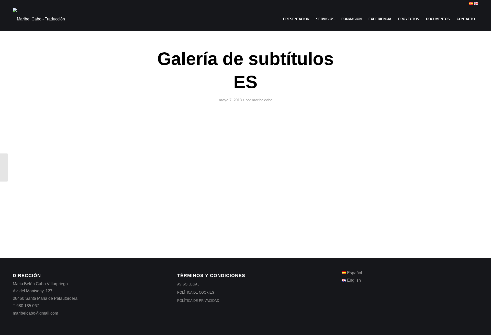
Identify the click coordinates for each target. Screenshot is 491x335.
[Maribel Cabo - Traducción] (39, 19)
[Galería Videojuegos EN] (4, 167)
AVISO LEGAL (188, 284)
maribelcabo (262, 100)
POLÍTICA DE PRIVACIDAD (198, 301)
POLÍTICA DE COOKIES (195, 292)
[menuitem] (296, 19)
